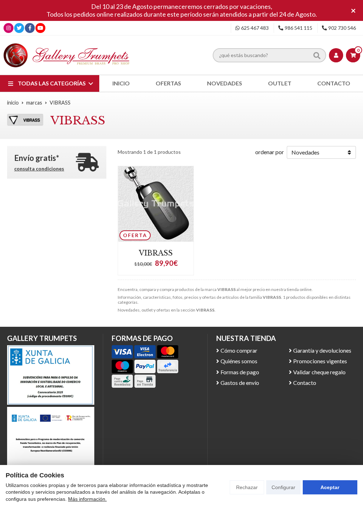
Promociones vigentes (320, 361)
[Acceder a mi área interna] (336, 55)
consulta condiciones (39, 169)
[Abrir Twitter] (19, 28)
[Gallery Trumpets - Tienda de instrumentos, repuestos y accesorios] (66, 55)
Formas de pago (239, 372)
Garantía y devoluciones (322, 350)
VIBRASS (156, 253)
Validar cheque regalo (319, 372)
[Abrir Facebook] (30, 28)
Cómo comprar (238, 350)
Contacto (304, 382)
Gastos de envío (239, 382)
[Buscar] (316, 55)
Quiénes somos (238, 361)
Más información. (87, 499)
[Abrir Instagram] (8, 28)
